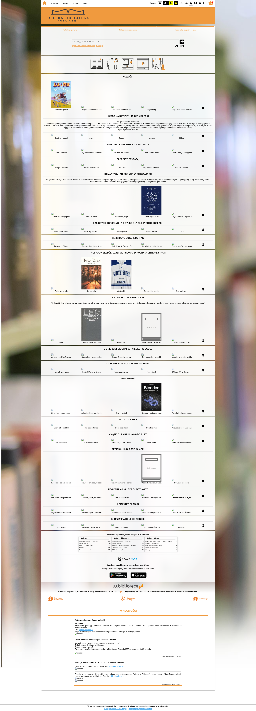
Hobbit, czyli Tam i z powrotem (88, 541)
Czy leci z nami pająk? (152, 543)
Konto (85, 3)
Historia (65, 3)
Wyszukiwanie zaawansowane (83, 46)
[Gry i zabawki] (159, 70)
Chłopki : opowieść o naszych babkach (124, 545)
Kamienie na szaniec (85, 550)
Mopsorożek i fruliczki (151, 547)
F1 (195, 3)
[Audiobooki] (128, 70)
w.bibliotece (115, 592)
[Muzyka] (113, 70)
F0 (191, 3)
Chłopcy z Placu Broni (86, 545)
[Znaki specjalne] (182, 46)
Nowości (54, 3)
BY (176, 3)
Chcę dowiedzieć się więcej (115, 709)
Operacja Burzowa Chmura (153, 545)
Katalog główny (70, 30)
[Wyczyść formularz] (177, 46)
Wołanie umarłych (117, 550)
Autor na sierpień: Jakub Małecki (90, 620)
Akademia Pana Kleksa (119, 547)
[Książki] (97, 70)
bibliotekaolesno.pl (86, 630)
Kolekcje (99, 46)
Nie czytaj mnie (150, 550)
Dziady (81, 547)
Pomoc (76, 3)
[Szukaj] (182, 42)
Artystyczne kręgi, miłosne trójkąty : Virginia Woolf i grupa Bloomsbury (166, 541)
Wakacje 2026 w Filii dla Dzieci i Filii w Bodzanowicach (99, 663)
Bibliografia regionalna (128, 30)
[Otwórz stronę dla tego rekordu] (62, 95)
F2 (201, 3)
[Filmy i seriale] (143, 70)
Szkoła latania (83, 543)
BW (165, 3)
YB (170, 3)
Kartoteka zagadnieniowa (185, 30)
